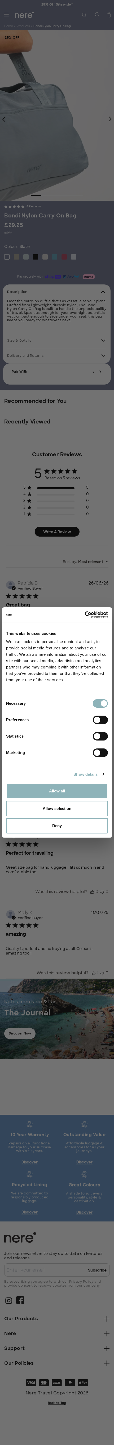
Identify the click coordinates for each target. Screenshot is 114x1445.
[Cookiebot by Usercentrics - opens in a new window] (85, 614)
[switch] (100, 720)
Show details (85, 774)
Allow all (57, 791)
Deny (57, 825)
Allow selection (57, 808)
